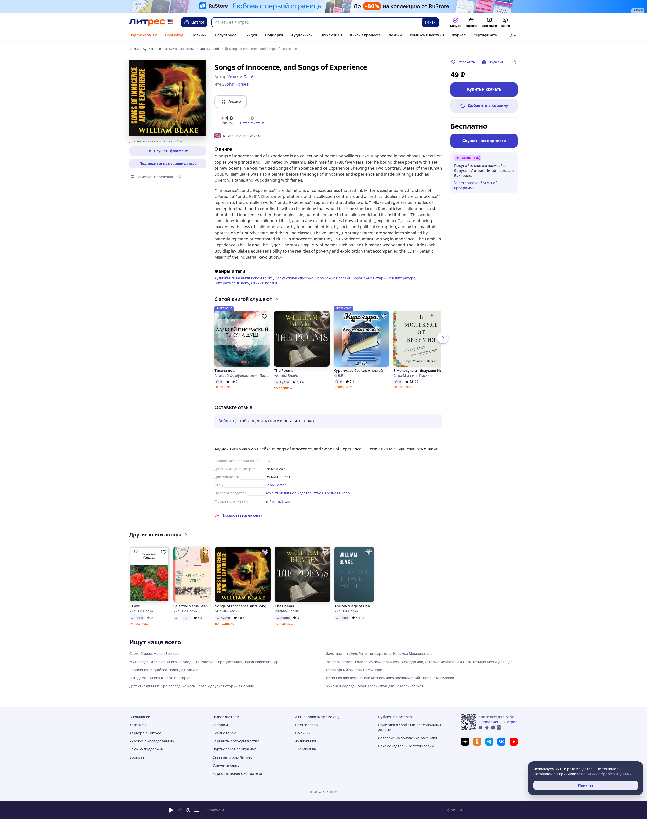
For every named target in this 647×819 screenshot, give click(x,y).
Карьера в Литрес (145, 733)
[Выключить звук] (462, 810)
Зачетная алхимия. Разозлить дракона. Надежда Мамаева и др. (379, 653)
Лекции (395, 35)
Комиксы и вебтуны (427, 35)
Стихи (134, 606)
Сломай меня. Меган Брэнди (153, 653)
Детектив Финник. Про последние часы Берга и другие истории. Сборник (191, 686)
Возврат (136, 757)
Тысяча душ (225, 370)
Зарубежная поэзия (333, 278)
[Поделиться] (515, 62)
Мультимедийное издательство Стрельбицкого (308, 493)
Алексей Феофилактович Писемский (242, 375)
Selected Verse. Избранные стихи (192, 606)
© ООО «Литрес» (323, 792)
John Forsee (276, 485)
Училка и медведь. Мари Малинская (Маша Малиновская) (375, 686)
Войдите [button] (226, 420)
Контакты (137, 725)
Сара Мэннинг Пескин (412, 375)
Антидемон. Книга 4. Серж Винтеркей (160, 678)
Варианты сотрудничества (235, 741)
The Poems (283, 370)
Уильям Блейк (286, 375)
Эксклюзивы (331, 35)
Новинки (199, 35)
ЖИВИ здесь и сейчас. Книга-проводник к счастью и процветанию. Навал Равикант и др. (204, 661)
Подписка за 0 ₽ (143, 35)
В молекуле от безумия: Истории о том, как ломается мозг (421, 370)
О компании (139, 717)
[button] (226, 120)
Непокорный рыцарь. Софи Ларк (354, 670)
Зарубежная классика (294, 278)
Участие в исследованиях (151, 741)
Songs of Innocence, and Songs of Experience (243, 606)
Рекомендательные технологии (406, 746)
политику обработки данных (606, 774)
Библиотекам (224, 733)
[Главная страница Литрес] (151, 22)
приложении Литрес (499, 722)
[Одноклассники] (477, 742)
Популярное (225, 35)
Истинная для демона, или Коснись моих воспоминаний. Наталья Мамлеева (390, 678)
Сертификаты (485, 35)
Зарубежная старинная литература (384, 278)
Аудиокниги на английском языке (243, 278)
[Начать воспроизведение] (171, 810)
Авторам (220, 725)
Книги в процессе (365, 35)
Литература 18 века (231, 283)
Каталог (198, 22)
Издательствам (225, 717)
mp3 (279, 501)
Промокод (174, 35)
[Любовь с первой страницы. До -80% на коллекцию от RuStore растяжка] (323, 6)
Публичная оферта (395, 717)
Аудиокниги (302, 35)
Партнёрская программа (234, 749)
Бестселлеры (306, 725)
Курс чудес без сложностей (358, 370)
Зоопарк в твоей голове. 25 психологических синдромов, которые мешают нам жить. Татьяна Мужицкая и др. (419, 661)
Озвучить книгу (226, 765)
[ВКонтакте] (501, 742)
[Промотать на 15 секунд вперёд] (188, 810)
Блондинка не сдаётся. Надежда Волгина (164, 670)
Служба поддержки (146, 749)
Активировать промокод (317, 717)
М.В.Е (338, 375)
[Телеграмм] (489, 742)
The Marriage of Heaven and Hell (354, 606)
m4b (270, 501)
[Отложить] (264, 316)
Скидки (250, 35)
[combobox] (316, 22)
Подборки (274, 35)
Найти (430, 22)
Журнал (459, 35)
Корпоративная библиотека (237, 773)
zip (287, 501)
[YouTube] (514, 742)
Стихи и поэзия (264, 283)
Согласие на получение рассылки (407, 738)
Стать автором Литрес (232, 757)
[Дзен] (465, 742)
